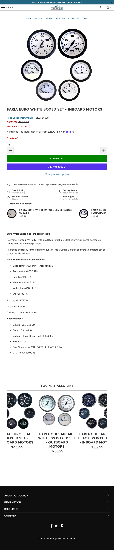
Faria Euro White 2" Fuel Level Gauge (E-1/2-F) (45, 211)
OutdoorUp (51, 538)
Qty (8, 144)
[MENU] (1, 7)
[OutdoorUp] (57, 7)
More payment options (57, 174)
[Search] (100, 7)
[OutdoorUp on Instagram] (57, 526)
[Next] (104, 427)
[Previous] (9, 427)
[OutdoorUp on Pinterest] (62, 526)
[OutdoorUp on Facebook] (51, 526)
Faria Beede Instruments (20, 117)
